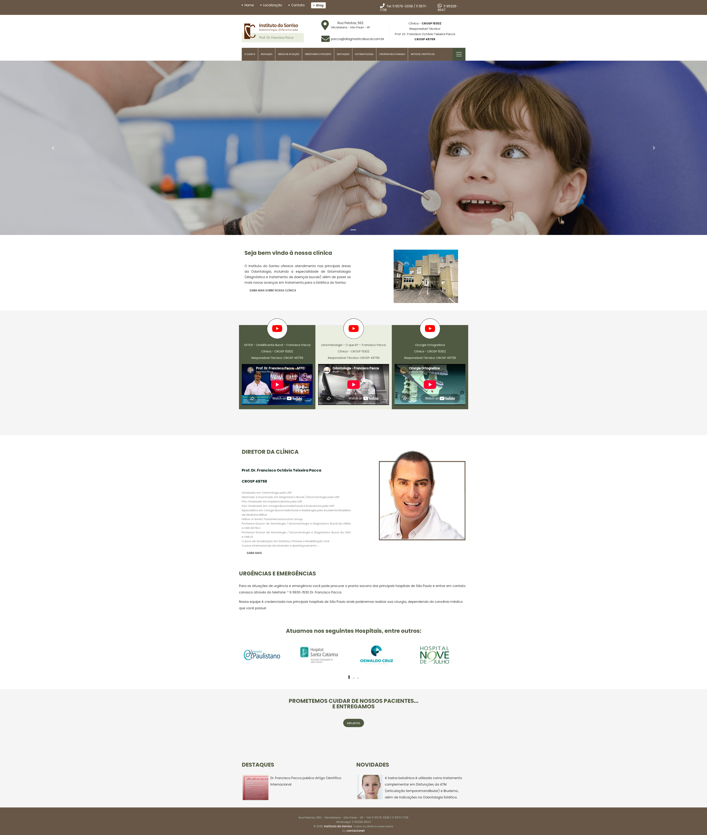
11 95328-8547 (448, 8)
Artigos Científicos (423, 54)
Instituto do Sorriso (338, 826)
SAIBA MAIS (254, 553)
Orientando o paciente (318, 54)
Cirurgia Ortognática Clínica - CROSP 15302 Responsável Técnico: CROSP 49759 (430, 351)
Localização (272, 5)
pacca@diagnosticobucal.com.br (357, 39)
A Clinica (250, 54)
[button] (53, 148)
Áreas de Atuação (288, 54)
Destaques (343, 54)
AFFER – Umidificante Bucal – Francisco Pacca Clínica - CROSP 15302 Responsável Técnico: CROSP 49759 (277, 351)
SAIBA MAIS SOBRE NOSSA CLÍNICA (272, 290)
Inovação (266, 54)
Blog (319, 5)
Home (249, 5)
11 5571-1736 (400, 817)
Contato (298, 5)
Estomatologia (364, 54)
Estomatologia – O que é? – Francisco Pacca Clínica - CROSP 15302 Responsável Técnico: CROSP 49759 (353, 351)
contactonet (356, 831)
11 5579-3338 (403, 6)
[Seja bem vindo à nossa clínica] (426, 276)
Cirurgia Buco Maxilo (392, 54)
